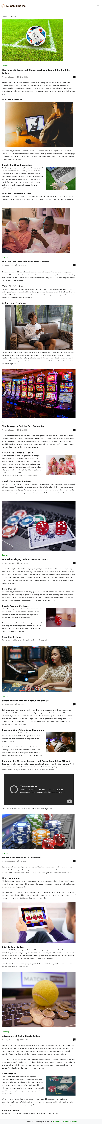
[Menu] (98, 6)
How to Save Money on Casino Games (21, 857)
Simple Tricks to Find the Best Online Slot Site (26, 700)
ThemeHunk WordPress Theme (65, 1121)
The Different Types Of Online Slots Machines (25, 261)
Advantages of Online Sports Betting (21, 1036)
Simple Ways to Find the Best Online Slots (23, 426)
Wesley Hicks (8, 265)
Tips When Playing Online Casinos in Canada (25, 559)
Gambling (5, 1032)
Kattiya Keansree (9, 77)
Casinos (5, 66)
